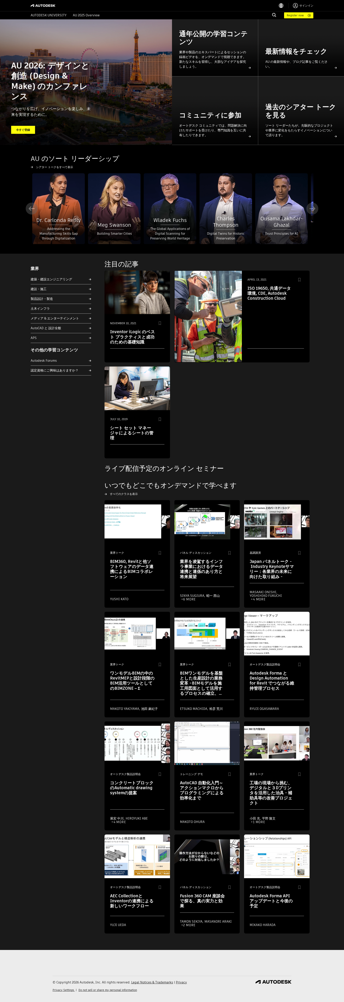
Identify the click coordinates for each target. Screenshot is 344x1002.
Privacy (181, 982)
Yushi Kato (119, 599)
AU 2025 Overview (86, 15)
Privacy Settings (64, 990)
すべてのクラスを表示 (124, 494)
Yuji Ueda (118, 925)
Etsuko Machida (194, 708)
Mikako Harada (263, 925)
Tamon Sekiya (191, 921)
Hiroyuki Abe (137, 818)
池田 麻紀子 (149, 708)
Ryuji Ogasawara (264, 708)
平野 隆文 (269, 818)
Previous (32, 209)
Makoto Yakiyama (125, 708)
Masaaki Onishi (263, 592)
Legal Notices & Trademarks (152, 982)
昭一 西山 (213, 595)
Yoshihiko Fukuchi (266, 595)
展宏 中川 (117, 818)
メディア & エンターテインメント (55, 318)
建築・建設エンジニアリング (51, 279)
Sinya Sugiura (192, 595)
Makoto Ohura (192, 822)
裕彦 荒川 (216, 708)
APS (34, 338)
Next (312, 209)
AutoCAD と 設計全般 (46, 328)
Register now (295, 15)
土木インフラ (40, 308)
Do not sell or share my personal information (107, 990)
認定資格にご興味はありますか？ (54, 370)
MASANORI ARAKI (218, 921)
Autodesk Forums (44, 360)
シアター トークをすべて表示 (54, 167)
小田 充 (255, 818)
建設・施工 (39, 289)
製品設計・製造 (42, 299)
